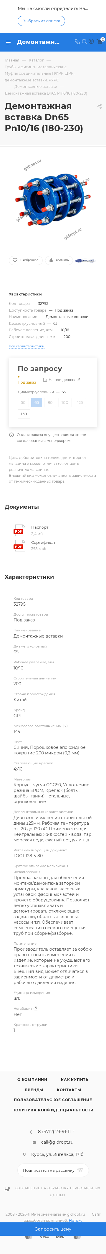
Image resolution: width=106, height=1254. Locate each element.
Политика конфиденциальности (53, 1110)
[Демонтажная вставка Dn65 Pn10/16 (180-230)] (53, 200)
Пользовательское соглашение (53, 1100)
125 (80, 402)
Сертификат (43, 542)
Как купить (75, 1079)
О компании (32, 1079)
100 (65, 402)
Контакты (69, 1090)
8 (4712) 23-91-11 (54, 1132)
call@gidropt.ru (57, 1142)
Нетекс (75, 1220)
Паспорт (39, 527)
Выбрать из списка (41, 20)
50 (23, 402)
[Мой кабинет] (91, 42)
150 (24, 413)
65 (36, 402)
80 (50, 402)
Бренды (34, 1090)
